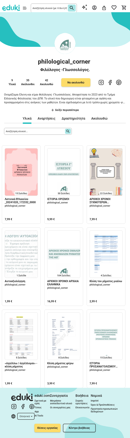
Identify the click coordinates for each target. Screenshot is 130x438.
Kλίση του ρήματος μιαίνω (106, 281)
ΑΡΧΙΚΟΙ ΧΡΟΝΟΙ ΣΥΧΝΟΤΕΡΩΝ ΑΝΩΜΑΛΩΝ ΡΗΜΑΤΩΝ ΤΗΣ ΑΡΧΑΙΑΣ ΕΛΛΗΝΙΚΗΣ (106, 200)
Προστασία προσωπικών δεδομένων (104, 410)
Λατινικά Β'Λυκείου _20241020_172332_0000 (20, 200)
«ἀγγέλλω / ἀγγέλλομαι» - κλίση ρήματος (21, 365)
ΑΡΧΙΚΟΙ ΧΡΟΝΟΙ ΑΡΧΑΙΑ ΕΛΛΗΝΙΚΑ (63, 283)
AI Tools (39, 415)
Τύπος (38, 407)
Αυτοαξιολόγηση (15, 281)
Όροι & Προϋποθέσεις (103, 404)
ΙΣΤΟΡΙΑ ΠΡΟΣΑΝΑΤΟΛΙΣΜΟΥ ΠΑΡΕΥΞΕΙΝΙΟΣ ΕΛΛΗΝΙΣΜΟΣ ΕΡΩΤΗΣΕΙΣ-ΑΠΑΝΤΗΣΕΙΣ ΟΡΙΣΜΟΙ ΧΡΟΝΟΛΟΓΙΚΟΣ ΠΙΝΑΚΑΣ (106, 365)
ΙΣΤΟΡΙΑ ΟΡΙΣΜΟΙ (58, 199)
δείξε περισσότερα (67, 110)
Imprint (95, 400)
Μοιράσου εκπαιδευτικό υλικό (61, 402)
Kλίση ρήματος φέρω (60, 363)
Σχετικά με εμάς (41, 402)
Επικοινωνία (82, 407)
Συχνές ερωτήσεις (81, 402)
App (37, 411)
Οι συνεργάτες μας (60, 407)
